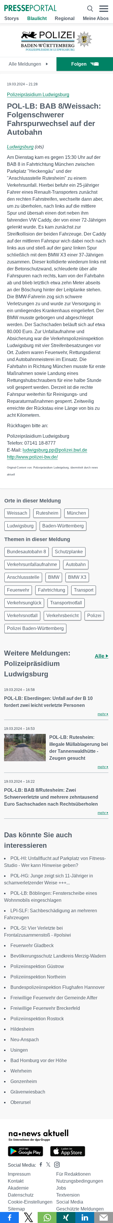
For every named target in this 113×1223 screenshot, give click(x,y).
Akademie (18, 1188)
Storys (11, 18)
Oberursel (20, 1102)
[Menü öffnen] (104, 8)
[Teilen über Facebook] (9, 1217)
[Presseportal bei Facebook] (39, 1165)
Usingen (19, 1050)
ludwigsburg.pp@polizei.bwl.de (55, 450)
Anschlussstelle (23, 577)
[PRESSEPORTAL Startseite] (30, 8)
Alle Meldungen (25, 64)
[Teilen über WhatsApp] (47, 1217)
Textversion (68, 1195)
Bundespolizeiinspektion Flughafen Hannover (57, 987)
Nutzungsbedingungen (79, 1181)
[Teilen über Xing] (66, 1217)
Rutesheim (47, 513)
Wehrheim (21, 1070)
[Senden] (103, 1217)
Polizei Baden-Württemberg (35, 628)
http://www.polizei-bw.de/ (32, 457)
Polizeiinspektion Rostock (37, 1018)
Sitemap (16, 1208)
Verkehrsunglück (24, 602)
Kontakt (15, 1181)
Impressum (19, 1174)
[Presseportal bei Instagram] (55, 1164)
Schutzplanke (69, 551)
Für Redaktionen (73, 1174)
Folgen (79, 64)
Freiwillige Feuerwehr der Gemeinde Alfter (53, 997)
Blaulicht (37, 18)
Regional (64, 18)
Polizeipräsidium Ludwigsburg (38, 94)
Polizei (94, 615)
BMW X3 (77, 577)
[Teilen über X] (28, 1217)
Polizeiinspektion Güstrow (37, 966)
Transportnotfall (66, 602)
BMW (53, 577)
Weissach (17, 513)
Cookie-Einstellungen (30, 1201)
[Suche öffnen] (90, 8)
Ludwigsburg (20, 146)
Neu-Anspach (24, 1039)
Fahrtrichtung (51, 590)
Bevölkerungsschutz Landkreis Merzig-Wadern (58, 955)
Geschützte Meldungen (80, 1208)
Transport (83, 590)
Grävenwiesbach (27, 1091)
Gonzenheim (23, 1081)
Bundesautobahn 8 (26, 551)
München (76, 513)
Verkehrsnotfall (22, 615)
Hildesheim (22, 1029)
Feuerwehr (18, 590)
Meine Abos (96, 18)
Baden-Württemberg (63, 525)
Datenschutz (21, 1195)
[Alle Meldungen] (56, 51)
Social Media (69, 1201)
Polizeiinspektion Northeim (38, 976)
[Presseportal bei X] (46, 1165)
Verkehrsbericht (62, 615)
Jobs (61, 1188)
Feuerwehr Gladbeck (32, 945)
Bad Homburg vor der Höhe (38, 1060)
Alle (100, 656)
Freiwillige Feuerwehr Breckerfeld (45, 1008)
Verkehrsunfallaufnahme (32, 564)
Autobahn (76, 564)
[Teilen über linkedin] (84, 1217)
